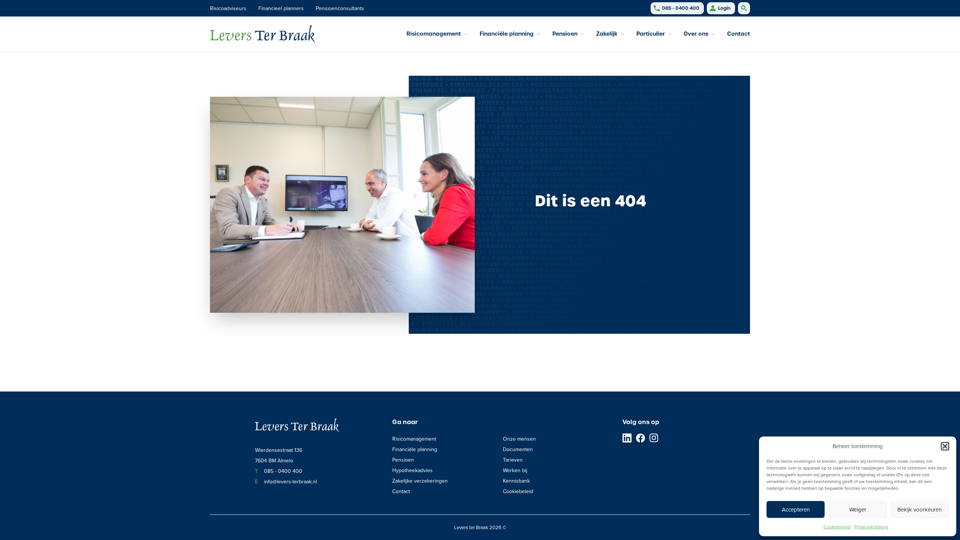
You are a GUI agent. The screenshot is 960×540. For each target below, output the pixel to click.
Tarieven (513, 460)
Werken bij (515, 470)
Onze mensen (519, 438)
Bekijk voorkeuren (919, 509)
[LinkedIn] (627, 438)
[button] (945, 446)
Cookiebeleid (837, 527)
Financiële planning (414, 449)
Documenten (518, 449)
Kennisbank (516, 480)
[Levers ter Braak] (262, 34)
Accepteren (796, 509)
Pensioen (403, 460)
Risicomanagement (414, 438)
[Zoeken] (744, 8)
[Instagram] (654, 438)
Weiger (857, 509)
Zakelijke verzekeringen (420, 480)
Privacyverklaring (871, 527)
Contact (738, 34)
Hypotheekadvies (412, 470)
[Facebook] (640, 438)
